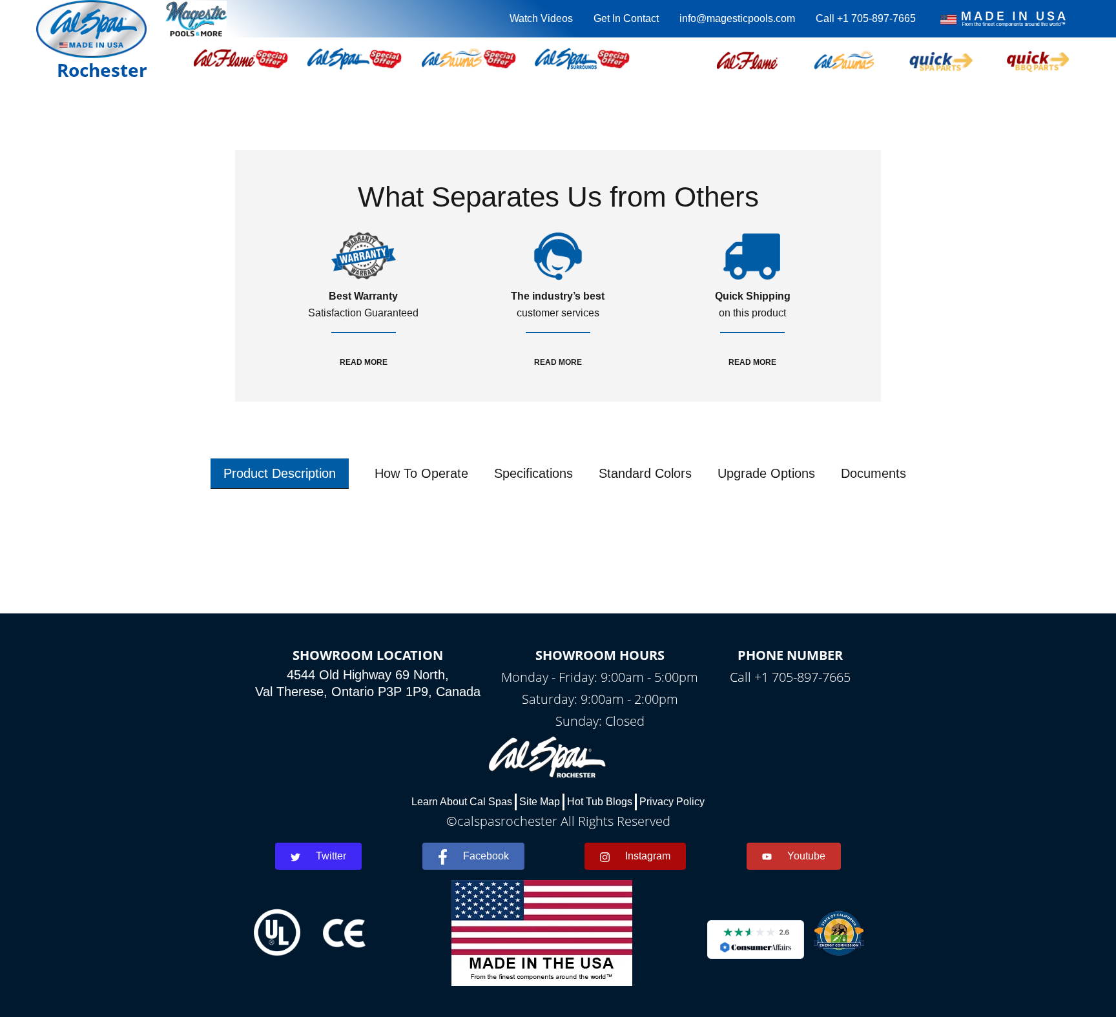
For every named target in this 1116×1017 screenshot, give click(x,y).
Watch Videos (541, 18)
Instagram (647, 855)
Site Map (539, 801)
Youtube (806, 855)
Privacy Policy (672, 801)
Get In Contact (626, 18)
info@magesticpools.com (737, 18)
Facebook (486, 855)
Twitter (331, 855)
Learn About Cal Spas (461, 801)
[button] (747, 58)
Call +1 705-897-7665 (866, 18)
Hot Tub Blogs (599, 801)
